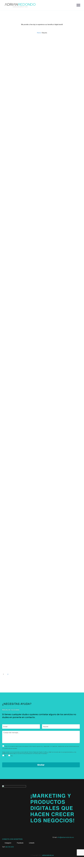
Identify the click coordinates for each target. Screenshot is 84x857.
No (12, 756)
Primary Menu (78, 5)
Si (5, 756)
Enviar (40, 765)
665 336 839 (9, 847)
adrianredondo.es (48, 855)
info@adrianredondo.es (65, 837)
